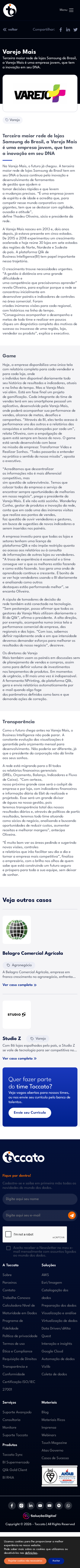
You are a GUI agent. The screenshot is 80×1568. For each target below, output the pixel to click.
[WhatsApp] (68, 1505)
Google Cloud (52, 1351)
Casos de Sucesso (55, 1458)
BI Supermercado (16, 1462)
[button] (60, 30)
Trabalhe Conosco (16, 1298)
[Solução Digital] (40, 1515)
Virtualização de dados (59, 1321)
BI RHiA (8, 1478)
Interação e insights (57, 1344)
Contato (9, 1290)
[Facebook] (12, 1505)
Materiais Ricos (53, 1420)
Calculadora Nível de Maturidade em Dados (20, 1309)
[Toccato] (9, 10)
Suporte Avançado (17, 1412)
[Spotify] (59, 1505)
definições (31, 1553)
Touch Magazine (54, 1443)
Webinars (49, 1435)
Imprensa (49, 1427)
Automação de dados (58, 1359)
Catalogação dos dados (55, 1294)
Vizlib (46, 1367)
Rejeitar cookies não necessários (25, 1561)
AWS (45, 1275)
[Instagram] (21, 1505)
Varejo (15, 120)
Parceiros (10, 1282)
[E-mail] (49, 1505)
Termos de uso (14, 1344)
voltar (13, 29)
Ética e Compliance (17, 1351)
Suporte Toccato (15, 1435)
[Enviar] (72, 1215)
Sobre (7, 1275)
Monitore (9, 1427)
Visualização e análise (59, 1313)
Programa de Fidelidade (13, 1324)
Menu (63, 10)
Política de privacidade (20, 1336)
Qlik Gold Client (15, 1470)
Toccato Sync (13, 1455)
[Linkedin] (31, 1505)
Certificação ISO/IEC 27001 (19, 1385)
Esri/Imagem (52, 1282)
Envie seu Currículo (30, 1113)
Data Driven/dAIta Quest (56, 1332)
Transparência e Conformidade (15, 1370)
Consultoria (11, 1420)
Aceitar (56, 1561)
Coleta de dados (54, 1374)
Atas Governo (52, 1450)
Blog (45, 1412)
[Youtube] (40, 1505)
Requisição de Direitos (20, 1359)
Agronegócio (22, 965)
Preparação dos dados (59, 1305)
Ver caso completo (18, 985)
